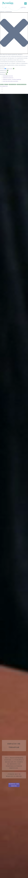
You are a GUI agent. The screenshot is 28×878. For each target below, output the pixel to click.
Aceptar (2, 84)
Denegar (6, 84)
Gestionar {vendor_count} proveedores (12, 79)
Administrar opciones (8, 76)
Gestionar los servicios (8, 77)
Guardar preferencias (21, 84)
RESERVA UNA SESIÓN (14, 785)
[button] (14, 33)
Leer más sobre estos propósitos (10, 81)
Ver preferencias (12, 84)
